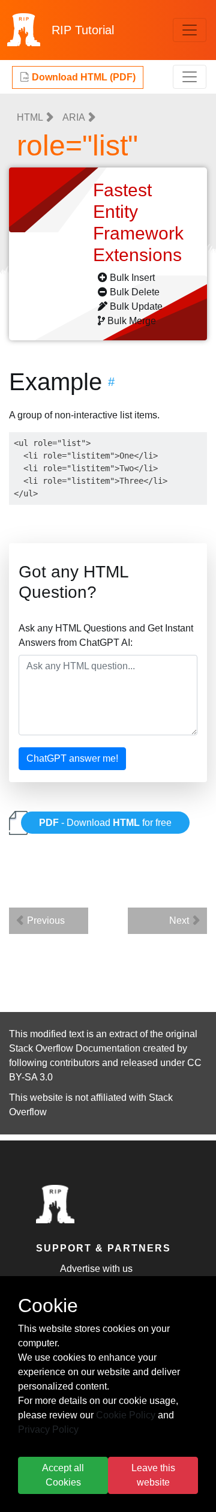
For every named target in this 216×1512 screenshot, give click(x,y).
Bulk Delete (134, 292)
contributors (75, 1063)
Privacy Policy (48, 1429)
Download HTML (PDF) (82, 77)
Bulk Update (136, 306)
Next (180, 920)
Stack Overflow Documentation (74, 1048)
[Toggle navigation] (189, 30)
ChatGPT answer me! (72, 758)
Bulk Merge (131, 321)
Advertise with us (96, 1269)
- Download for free (105, 823)
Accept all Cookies (63, 1475)
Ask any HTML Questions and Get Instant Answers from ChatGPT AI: (106, 635)
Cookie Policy (125, 1415)
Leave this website (153, 1475)
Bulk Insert (132, 278)
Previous (45, 920)
